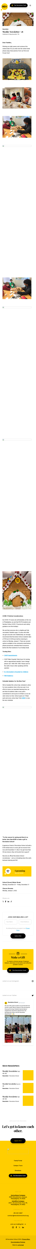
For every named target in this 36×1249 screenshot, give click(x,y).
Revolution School (13, 1002)
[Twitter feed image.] (18, 1024)
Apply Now (18, 1141)
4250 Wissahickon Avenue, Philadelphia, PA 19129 (18, 1198)
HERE (23, 698)
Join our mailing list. (17, 1224)
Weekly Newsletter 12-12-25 (11, 1072)
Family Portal (18, 1160)
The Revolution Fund (20, 5)
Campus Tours (18, 1165)
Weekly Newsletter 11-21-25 (11, 1097)
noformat (21, 1245)
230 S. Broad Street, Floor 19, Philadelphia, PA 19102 (18, 1204)
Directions (18, 1170)
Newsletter (6, 29)
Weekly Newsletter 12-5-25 (12, 1085)
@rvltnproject (22, 1002)
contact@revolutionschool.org (18, 1216)
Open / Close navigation (30, 5)
